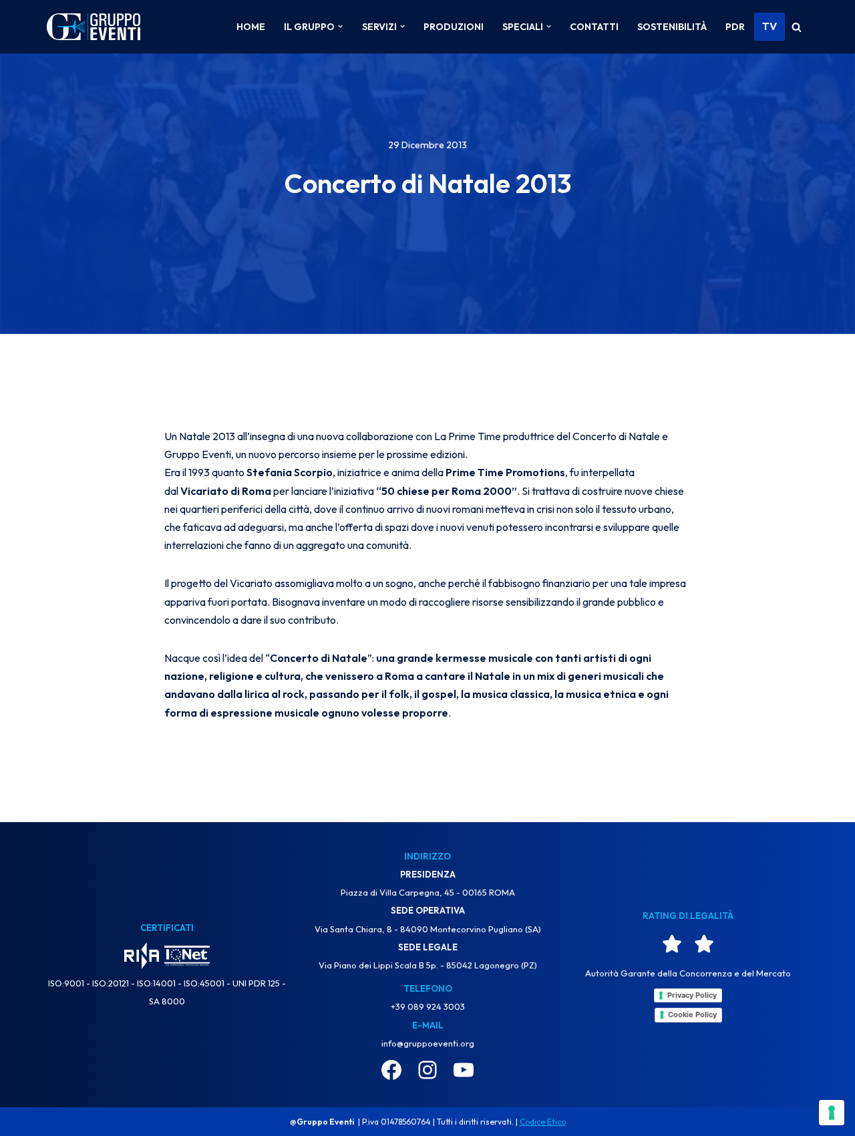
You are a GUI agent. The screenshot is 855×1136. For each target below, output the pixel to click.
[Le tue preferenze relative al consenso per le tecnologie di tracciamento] (831, 1112)
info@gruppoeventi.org (427, 1043)
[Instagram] (427, 1070)
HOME (250, 27)
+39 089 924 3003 (428, 1006)
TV (769, 26)
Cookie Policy (692, 1014)
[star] (672, 943)
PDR (735, 27)
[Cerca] (797, 27)
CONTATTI (594, 27)
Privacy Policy (692, 995)
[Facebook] (391, 1070)
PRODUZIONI (453, 27)
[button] (340, 26)
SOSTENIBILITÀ (672, 27)
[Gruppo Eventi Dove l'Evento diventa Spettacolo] (93, 27)
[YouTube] (464, 1070)
